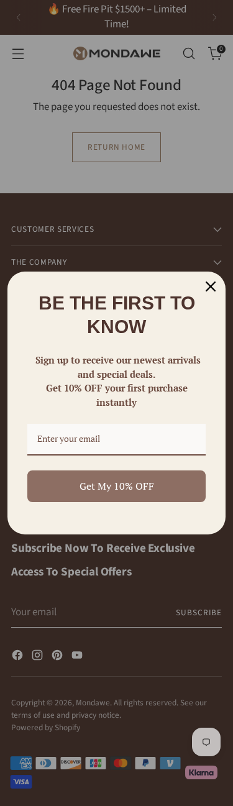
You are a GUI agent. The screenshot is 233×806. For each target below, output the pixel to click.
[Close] (211, 286)
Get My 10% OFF (117, 486)
